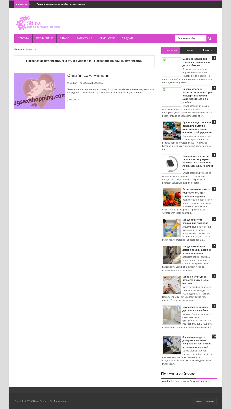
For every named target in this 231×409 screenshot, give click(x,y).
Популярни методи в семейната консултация (61, 4)
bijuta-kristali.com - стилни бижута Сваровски (185, 381)
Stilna (35, 401)
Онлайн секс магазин (88, 75)
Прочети (74, 99)
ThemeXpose (60, 401)
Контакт (210, 401)
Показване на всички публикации (118, 60)
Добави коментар (93, 83)
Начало (18, 49)
